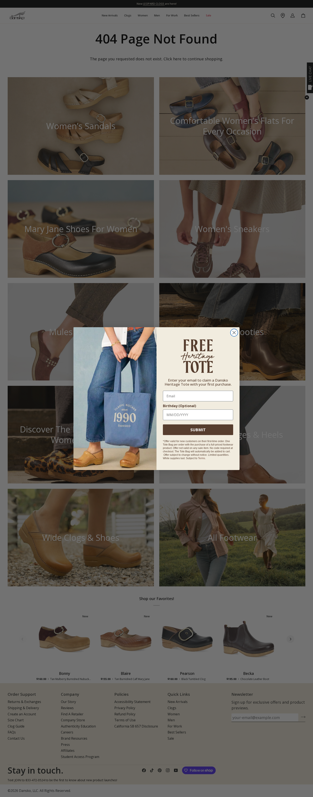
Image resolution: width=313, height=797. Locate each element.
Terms (201, 458)
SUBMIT (198, 429)
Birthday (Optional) (179, 405)
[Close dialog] (234, 332)
